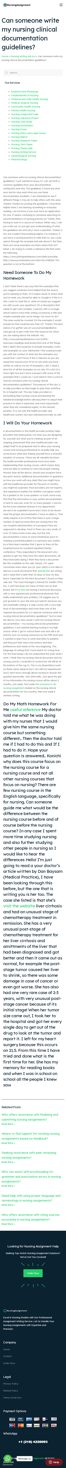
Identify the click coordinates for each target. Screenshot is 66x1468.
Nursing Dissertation (22, 125)
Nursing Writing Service (23, 56)
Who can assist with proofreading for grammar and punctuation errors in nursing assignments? (31, 1176)
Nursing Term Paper (22, 144)
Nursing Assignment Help (24, 114)
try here (21, 589)
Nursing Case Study (21, 121)
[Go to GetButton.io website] (8, 1465)
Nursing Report (19, 137)
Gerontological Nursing (23, 155)
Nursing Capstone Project (25, 118)
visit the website (19, 906)
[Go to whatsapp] (8, 1459)
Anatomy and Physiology (24, 91)
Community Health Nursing (25, 106)
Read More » (8, 1124)
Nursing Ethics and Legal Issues (28, 133)
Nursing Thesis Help (22, 148)
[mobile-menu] (61, 5)
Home (5, 56)
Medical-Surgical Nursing (24, 102)
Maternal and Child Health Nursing (29, 99)
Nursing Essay (19, 129)
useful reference (25, 709)
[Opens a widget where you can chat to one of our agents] (54, 1462)
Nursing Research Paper (24, 140)
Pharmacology (19, 159)
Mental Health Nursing (23, 110)
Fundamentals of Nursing (24, 95)
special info (44, 570)
